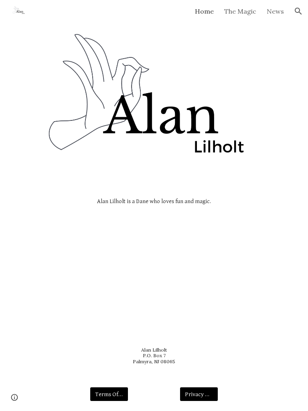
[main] (153, 201)
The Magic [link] (240, 11)
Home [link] (204, 11)
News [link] (275, 11)
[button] (298, 11)
